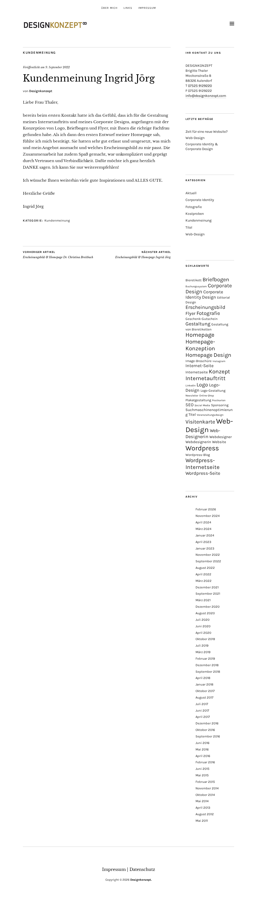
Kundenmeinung (39, 52)
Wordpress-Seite (202, 473)
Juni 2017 (202, 710)
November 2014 (207, 788)
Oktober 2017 (205, 691)
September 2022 (208, 561)
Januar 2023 (205, 548)
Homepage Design (208, 355)
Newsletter (191, 395)
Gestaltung (197, 324)
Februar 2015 (205, 782)
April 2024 (203, 522)
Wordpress (202, 448)
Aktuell (191, 193)
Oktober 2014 (205, 795)
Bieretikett (193, 280)
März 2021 (203, 600)
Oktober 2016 (205, 730)
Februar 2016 (205, 762)
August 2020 (205, 613)
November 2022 (208, 555)
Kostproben (194, 214)
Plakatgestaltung (198, 400)
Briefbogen (216, 279)
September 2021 (208, 593)
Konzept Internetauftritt (207, 375)
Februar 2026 (206, 509)
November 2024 (208, 516)
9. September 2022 (57, 67)
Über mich (109, 8)
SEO (189, 404)
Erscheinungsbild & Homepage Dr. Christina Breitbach (58, 254)
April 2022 (203, 574)
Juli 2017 (202, 704)
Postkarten (218, 400)
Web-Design (195, 138)
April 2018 (203, 678)
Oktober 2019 (205, 639)
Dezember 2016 (207, 723)
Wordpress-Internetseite (202, 463)
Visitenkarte (200, 422)
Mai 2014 (202, 801)
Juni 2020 (203, 626)
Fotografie (193, 207)
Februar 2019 (205, 658)
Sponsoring (219, 405)
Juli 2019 (202, 645)
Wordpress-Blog (197, 455)
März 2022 (204, 581)
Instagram (219, 361)
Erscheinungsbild (205, 307)
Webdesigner (220, 437)
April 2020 (203, 633)
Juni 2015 (202, 769)
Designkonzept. (141, 879)
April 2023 (203, 542)
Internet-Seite (199, 365)
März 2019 (203, 652)
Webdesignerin (198, 442)
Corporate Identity (199, 200)
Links (127, 8)
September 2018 (208, 671)
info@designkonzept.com (205, 96)
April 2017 (203, 717)
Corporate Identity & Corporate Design (201, 146)
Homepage (199, 334)
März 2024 (203, 529)
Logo (202, 385)
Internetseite (196, 372)
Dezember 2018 (207, 665)
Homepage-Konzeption (200, 345)
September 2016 (208, 736)
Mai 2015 (202, 775)
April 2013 (203, 807)
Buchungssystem (196, 286)
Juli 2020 (203, 620)
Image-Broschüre (198, 361)
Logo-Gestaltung (213, 390)
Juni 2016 (202, 743)
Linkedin (190, 385)
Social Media (202, 405)
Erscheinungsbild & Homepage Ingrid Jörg (143, 254)
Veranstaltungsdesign (210, 415)
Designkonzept (40, 91)
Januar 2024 (205, 535)
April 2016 (203, 756)
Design (209, 297)
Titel (188, 227)
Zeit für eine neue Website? (206, 131)
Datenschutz (142, 869)
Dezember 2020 (208, 606)
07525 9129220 (200, 86)
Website (219, 442)
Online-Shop (206, 395)
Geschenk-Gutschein (201, 319)
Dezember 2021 (207, 587)
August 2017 (204, 697)
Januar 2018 (204, 684)
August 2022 (205, 568)
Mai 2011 (202, 820)
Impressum (147, 8)
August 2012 (205, 814)
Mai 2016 (202, 749)
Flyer (190, 313)
